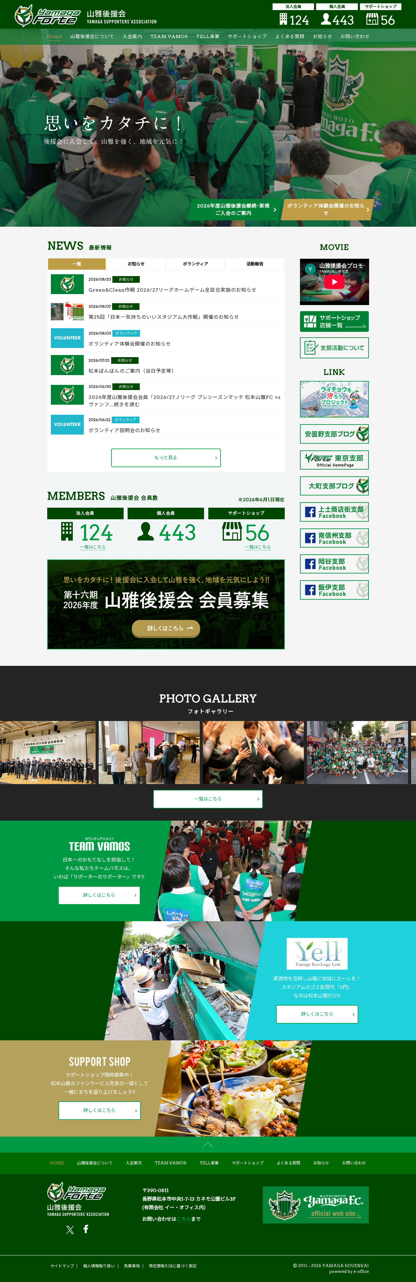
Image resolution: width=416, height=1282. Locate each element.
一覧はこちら (93, 547)
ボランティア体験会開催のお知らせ (130, 344)
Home (54, 36)
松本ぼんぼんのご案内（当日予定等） (133, 371)
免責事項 (132, 1266)
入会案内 (132, 36)
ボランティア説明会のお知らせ (125, 430)
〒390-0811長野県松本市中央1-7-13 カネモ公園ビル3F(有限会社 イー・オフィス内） (189, 1199)
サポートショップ (247, 36)
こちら (183, 1219)
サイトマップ (62, 1266)
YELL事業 (208, 36)
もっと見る (165, 457)
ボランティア (126, 333)
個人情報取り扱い (99, 1266)
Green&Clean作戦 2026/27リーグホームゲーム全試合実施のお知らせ (173, 290)
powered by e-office (349, 1271)
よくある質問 (290, 36)
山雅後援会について (92, 36)
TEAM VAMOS (169, 36)
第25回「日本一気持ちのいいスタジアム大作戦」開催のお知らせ (164, 317)
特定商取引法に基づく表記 (172, 1266)
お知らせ (322, 36)
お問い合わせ (355, 36)
